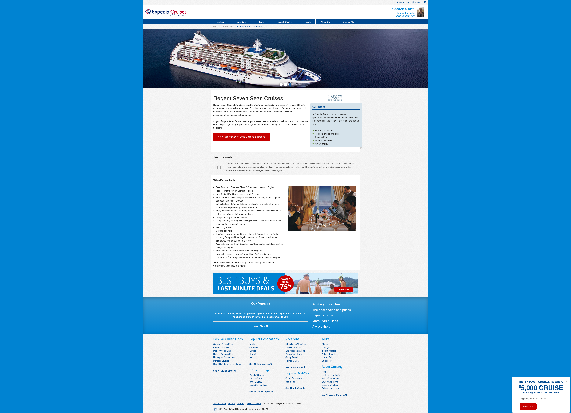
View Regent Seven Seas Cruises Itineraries (241, 136)
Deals (308, 21)
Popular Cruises (256, 374)
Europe (252, 350)
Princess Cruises (221, 360)
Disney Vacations (294, 353)
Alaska (252, 344)
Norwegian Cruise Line (224, 357)
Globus (325, 344)
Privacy (231, 403)
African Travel (328, 353)
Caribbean (254, 347)
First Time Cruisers (331, 374)
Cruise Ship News (330, 381)
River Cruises (255, 381)
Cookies (240, 403)
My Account (404, 2)
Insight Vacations (330, 350)
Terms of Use (219, 403)
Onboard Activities (330, 388)
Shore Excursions (294, 378)
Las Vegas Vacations (295, 350)
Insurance (290, 381)
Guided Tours (328, 360)
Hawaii (252, 353)
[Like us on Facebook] (425, 2)
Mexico (252, 357)
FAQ (324, 371)
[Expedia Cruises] (191, 12)
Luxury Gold (327, 357)
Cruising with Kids (330, 384)
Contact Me (348, 21)
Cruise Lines (227, 26)
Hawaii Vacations (293, 347)
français (418, 2)
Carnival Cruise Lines (223, 344)
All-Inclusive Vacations (296, 344)
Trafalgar (326, 347)
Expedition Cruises (258, 384)
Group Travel (292, 357)
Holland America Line (223, 353)
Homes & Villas (293, 360)
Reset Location (254, 403)
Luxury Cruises (256, 378)
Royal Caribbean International (227, 363)
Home (215, 26)
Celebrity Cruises (221, 347)
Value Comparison (330, 378)
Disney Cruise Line (222, 350)
